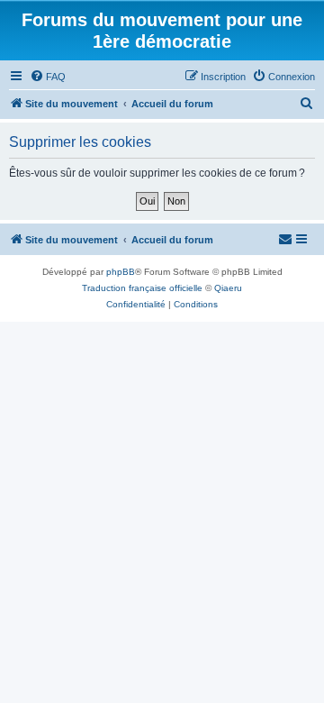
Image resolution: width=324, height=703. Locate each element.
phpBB (120, 272)
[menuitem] (48, 76)
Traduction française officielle (142, 288)
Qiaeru (228, 288)
